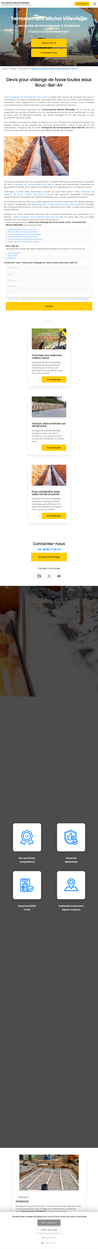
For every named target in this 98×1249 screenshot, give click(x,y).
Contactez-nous (49, 52)
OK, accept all (49, 1222)
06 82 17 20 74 (49, 43)
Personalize (50, 1237)
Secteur (13, 69)
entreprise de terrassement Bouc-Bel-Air (29, 97)
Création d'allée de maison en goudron (22, 237)
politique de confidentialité (79, 299)
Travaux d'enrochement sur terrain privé (49, 425)
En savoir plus (54, 379)
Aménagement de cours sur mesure (21, 229)
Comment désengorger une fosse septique (24, 234)
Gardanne (11, 258)
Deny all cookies (49, 1230)
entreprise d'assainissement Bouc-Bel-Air (57, 204)
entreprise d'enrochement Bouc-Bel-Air (39, 217)
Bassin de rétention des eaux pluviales (22, 232)
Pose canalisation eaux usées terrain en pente (46, 493)
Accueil (5, 69)
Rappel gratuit (82, 4)
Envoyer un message (49, 557)
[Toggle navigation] (94, 4)
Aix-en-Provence (14, 253)
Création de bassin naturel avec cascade (23, 242)
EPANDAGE (22, 1201)
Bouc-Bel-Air (24, 69)
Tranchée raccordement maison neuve (47, 357)
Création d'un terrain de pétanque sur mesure (25, 239)
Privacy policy (50, 1243)
